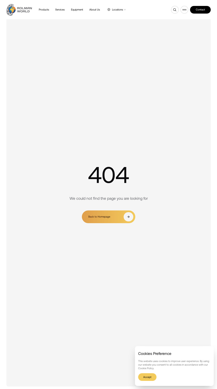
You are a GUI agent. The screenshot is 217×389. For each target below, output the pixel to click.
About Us (94, 9)
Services (60, 9)
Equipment (77, 9)
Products (44, 9)
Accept (147, 376)
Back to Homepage (99, 216)
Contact (200, 9)
